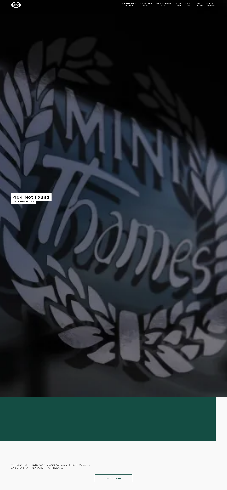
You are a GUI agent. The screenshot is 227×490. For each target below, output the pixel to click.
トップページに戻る (113, 478)
